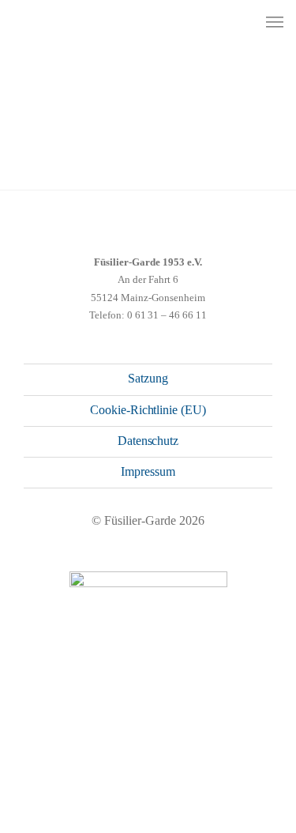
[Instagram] (119, 750)
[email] (176, 750)
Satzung (148, 378)
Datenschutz (148, 440)
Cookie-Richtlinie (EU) (148, 409)
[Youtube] (147, 750)
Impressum (148, 471)
